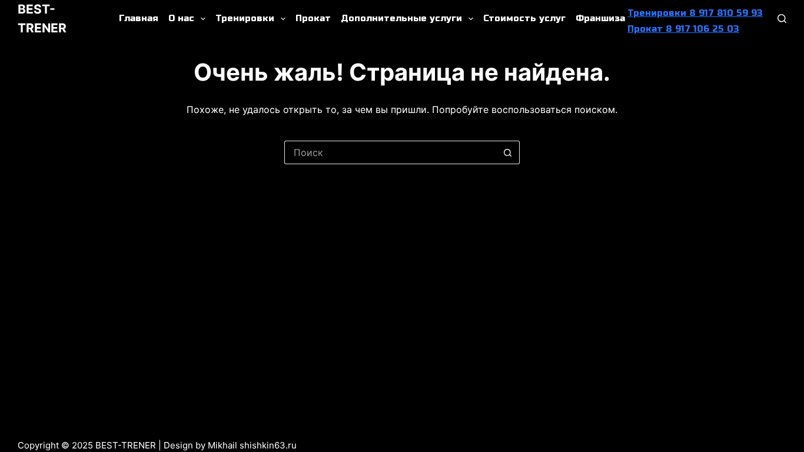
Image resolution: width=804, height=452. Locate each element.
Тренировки (244, 18)
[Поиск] (782, 18)
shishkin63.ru (268, 445)
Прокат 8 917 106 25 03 (683, 29)
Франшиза (600, 18)
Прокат (313, 18)
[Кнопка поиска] (508, 152)
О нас (181, 18)
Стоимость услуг (524, 18)
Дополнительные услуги (401, 18)
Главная (138, 18)
